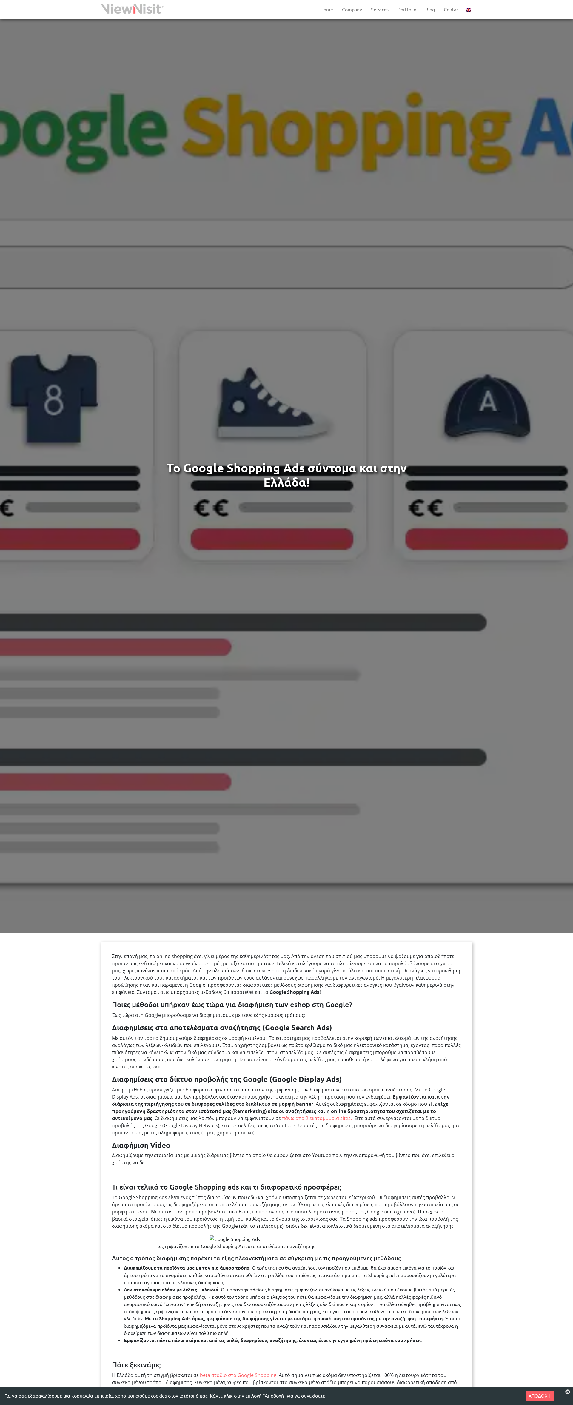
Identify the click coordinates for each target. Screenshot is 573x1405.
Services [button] (380, 9)
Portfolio (407, 9)
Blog (430, 9)
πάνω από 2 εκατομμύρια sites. (317, 1118)
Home (326, 9)
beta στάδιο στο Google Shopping (237, 1375)
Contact (452, 9)
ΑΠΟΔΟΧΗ (540, 1395)
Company (352, 9)
